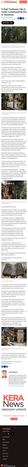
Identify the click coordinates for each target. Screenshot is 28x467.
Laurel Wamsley (8, 17)
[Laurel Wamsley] (4, 374)
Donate (24, 2)
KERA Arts (5, 445)
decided (18, 304)
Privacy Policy (5, 453)
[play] (2, 465)
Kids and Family (6, 442)
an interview (10, 71)
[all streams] (26, 465)
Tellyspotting (5, 447)
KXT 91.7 (4, 450)
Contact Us (5, 459)
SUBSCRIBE (14, 419)
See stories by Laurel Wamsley (15, 386)
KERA (4, 439)
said (9, 301)
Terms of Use (5, 456)
